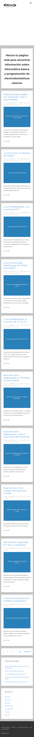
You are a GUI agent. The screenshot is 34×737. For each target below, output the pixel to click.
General (6, 498)
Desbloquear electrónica (11, 160)
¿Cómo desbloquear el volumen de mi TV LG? (15, 320)
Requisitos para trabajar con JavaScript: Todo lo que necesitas (16, 97)
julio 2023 (7, 712)
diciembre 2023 (9, 706)
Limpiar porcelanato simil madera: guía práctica (17, 599)
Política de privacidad (22, 727)
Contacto (13, 727)
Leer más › (7, 141)
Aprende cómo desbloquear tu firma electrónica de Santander (17, 434)
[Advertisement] (17, 28)
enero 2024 (8, 703)
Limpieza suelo (8, 606)
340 (20, 651)
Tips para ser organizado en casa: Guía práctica (16, 543)
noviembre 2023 (9, 709)
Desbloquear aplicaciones (11, 214)
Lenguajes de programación (12, 104)
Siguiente (27, 651)
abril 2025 (7, 697)
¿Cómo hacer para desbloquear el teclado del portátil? (15, 265)
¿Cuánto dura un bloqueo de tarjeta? (14, 671)
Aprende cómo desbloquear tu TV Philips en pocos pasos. (17, 378)
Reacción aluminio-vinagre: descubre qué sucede (15, 490)
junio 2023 (7, 715)
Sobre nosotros (5, 727)
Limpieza (6, 550)
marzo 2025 (8, 700)
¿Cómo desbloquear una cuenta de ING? (16, 208)
